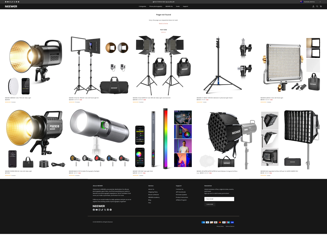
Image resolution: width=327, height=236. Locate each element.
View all (163, 32)
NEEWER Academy (153, 197)
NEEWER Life (169, 6)
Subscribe (210, 204)
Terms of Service (230, 226)
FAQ (149, 203)
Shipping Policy (153, 192)
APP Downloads (181, 192)
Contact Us (179, 189)
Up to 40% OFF (170, 2)
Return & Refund (153, 195)
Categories (142, 6)
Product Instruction (182, 197)
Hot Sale (163, 30)
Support (185, 6)
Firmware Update (181, 195)
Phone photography (155, 6)
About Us (151, 189)
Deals (178, 6)
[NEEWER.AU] (11, 6)
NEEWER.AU (99, 222)
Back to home (163, 23)
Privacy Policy (220, 226)
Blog (149, 200)
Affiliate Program (181, 200)
